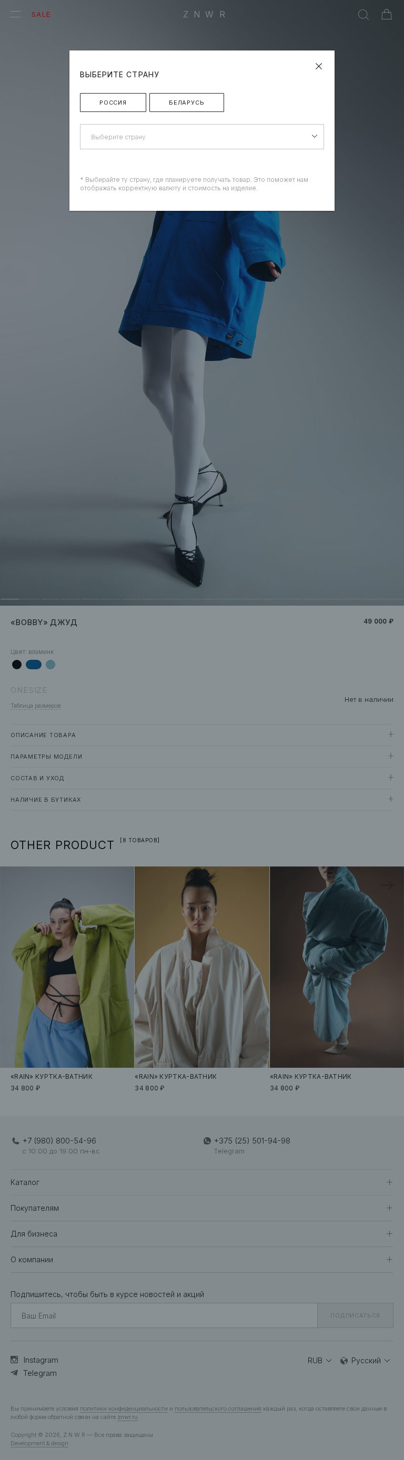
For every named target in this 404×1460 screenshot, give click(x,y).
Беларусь (187, 102)
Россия (113, 102)
